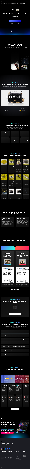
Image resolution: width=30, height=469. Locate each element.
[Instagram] (1, 449)
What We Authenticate (4, 3)
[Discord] (7, 449)
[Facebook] (9, 449)
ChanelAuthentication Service (12, 3)
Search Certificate (14, 289)
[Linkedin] (5, 449)
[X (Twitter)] (11, 449)
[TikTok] (3, 449)
